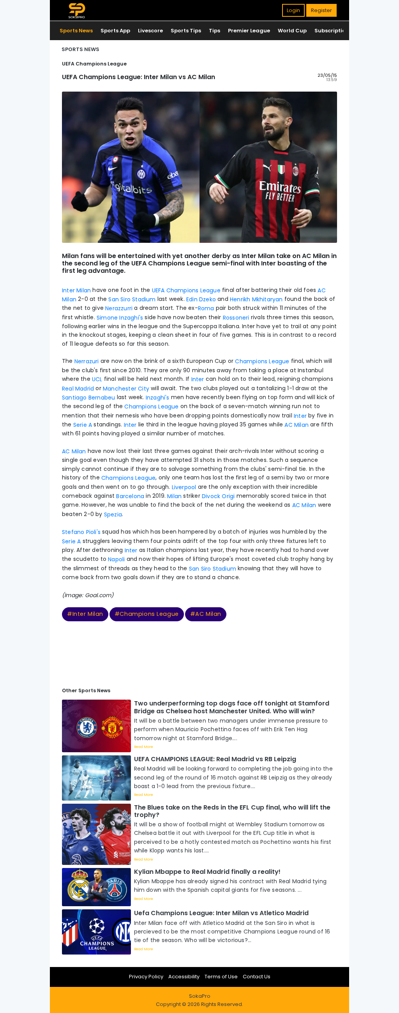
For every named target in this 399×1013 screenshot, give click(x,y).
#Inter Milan (85, 614)
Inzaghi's (157, 397)
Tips (214, 30)
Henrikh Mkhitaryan (256, 299)
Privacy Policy (146, 976)
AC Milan (297, 425)
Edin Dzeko (201, 299)
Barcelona (130, 496)
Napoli (116, 559)
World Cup (292, 30)
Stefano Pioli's (81, 532)
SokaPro (199, 996)
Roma (206, 308)
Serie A (82, 425)
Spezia (113, 514)
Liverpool (184, 487)
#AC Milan (205, 614)
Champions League (262, 361)
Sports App (115, 30)
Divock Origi (218, 496)
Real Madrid (78, 388)
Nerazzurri (118, 308)
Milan (174, 496)
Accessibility (184, 976)
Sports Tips (186, 30)
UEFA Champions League (186, 290)
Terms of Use (221, 976)
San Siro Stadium (131, 299)
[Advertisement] (199, 650)
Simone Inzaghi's (120, 318)
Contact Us (256, 976)
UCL (97, 379)
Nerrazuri (86, 361)
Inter (196, 379)
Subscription (331, 30)
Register (321, 10)
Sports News (76, 30)
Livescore (150, 30)
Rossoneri (237, 318)
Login (293, 10)
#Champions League (147, 614)
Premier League (249, 30)
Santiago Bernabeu (89, 397)
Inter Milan (77, 290)
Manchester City (126, 388)
